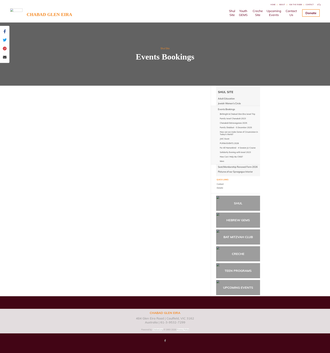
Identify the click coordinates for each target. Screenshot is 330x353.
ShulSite (232, 13)
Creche (238, 254)
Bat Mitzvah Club (238, 237)
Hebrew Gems (238, 220)
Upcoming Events (238, 288)
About (282, 4)
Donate (310, 13)
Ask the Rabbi (295, 4)
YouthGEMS (243, 13)
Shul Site (165, 48)
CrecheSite (258, 13)
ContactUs (291, 13)
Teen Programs (238, 271)
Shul (238, 203)
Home (273, 4)
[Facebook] (165, 340)
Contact (310, 4)
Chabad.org (157, 329)
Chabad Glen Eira (49, 14)
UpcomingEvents (274, 13)
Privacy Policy (183, 329)
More (222, 161)
